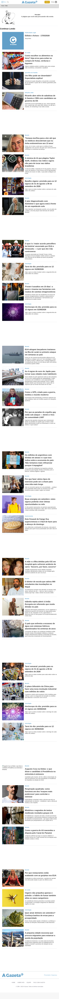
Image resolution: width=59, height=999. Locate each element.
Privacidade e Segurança (50, 975)
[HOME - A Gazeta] (29, 2)
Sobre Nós (20, 982)
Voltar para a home (39, 18)
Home (2, 5)
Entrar (52, 2)
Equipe (29, 982)
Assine (47, 2)
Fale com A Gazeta (39, 982)
